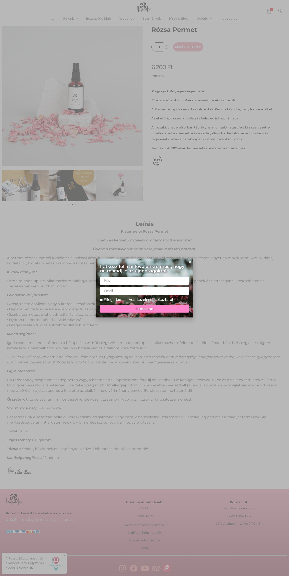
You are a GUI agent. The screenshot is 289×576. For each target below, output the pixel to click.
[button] (190, 261)
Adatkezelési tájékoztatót (151, 299)
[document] (144, 288)
